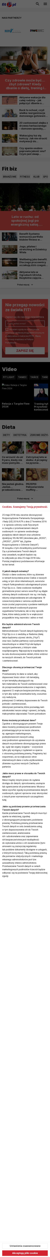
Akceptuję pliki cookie (25, 1253)
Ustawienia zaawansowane (25, 1245)
